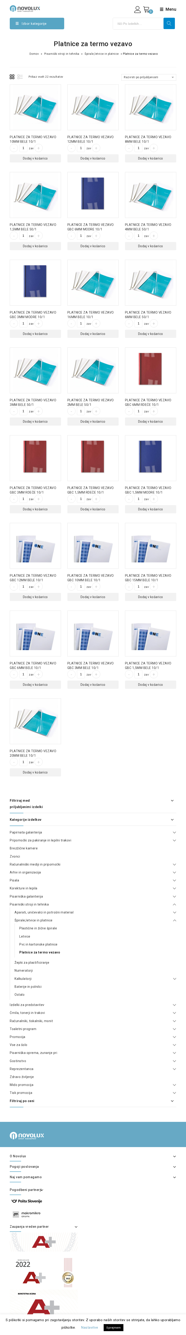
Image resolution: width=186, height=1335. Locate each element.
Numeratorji (24, 970)
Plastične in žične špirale (38, 928)
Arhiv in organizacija (25, 872)
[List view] (20, 77)
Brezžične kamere (24, 848)
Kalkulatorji (23, 979)
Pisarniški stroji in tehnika (61, 53)
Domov (34, 53)
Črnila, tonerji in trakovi (27, 1013)
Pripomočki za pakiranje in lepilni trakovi (40, 840)
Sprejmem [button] (113, 1327)
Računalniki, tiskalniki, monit (31, 1021)
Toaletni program (23, 1029)
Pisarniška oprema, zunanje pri (33, 1053)
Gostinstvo (18, 1061)
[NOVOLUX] (25, 8)
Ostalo (19, 994)
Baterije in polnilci (28, 986)
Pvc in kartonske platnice (38, 944)
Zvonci (15, 856)
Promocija (17, 1037)
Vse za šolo (18, 1045)
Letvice (24, 936)
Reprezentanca (22, 1069)
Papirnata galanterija (26, 832)
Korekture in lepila (23, 888)
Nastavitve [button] (89, 1327)
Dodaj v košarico (35, 158)
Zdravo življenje (22, 1077)
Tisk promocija (21, 1093)
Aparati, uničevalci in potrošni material (44, 912)
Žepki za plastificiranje (32, 962)
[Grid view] (13, 77)
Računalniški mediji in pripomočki (35, 864)
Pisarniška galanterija (26, 896)
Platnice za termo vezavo (39, 952)
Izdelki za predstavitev (27, 1005)
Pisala (14, 880)
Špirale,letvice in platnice (102, 53)
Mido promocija (21, 1085)
